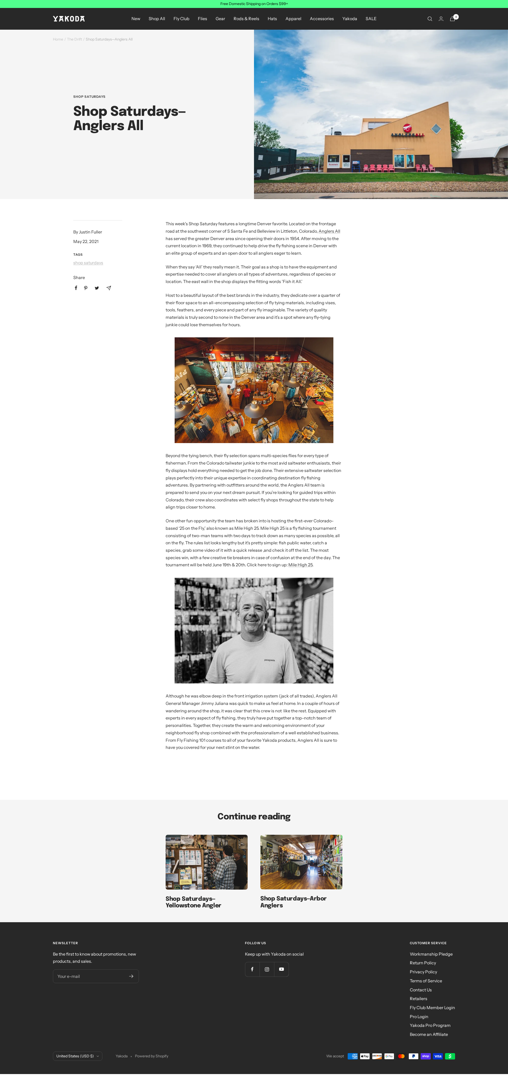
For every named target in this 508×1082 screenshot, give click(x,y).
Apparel (293, 18)
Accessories (322, 18)
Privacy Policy (423, 971)
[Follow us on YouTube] (281, 969)
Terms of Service (426, 980)
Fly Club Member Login (432, 1007)
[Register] (131, 976)
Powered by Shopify (151, 1056)
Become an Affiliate (429, 1034)
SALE (371, 18)
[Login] (441, 18)
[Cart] (452, 18)
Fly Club (181, 18)
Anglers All (329, 231)
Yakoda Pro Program (430, 1025)
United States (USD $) (75, 1056)
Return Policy (423, 962)
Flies (202, 18)
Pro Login (419, 1016)
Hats (272, 18)
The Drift (74, 39)
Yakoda (349, 18)
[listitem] (76, 288)
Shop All (157, 18)
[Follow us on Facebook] (252, 969)
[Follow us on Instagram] (267, 969)
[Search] (430, 18)
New (135, 18)
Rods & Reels (246, 18)
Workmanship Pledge (431, 954)
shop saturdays (89, 97)
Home (58, 39)
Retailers (418, 998)
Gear (220, 18)
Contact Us (421, 989)
